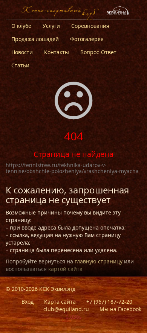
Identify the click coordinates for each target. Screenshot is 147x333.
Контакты (56, 52)
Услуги (51, 25)
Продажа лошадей (35, 39)
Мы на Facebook (120, 309)
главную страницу (98, 261)
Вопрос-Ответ (98, 52)
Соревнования (90, 25)
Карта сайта (60, 301)
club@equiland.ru (66, 309)
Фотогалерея (87, 39)
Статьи (20, 65)
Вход (27, 301)
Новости (22, 52)
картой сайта (65, 268)
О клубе (21, 25)
